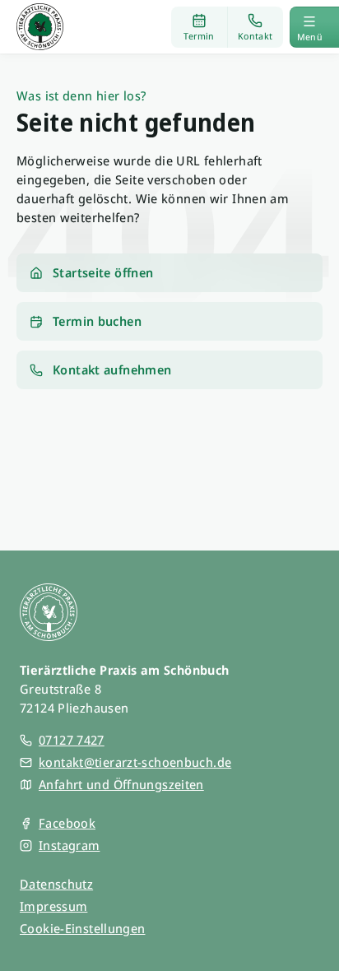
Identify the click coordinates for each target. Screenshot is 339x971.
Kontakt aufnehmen (112, 369)
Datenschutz (56, 884)
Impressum (53, 906)
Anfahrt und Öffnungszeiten (121, 784)
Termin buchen (97, 321)
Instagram (69, 845)
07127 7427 (71, 740)
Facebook (67, 823)
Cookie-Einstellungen (83, 928)
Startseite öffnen (103, 272)
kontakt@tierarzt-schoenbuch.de (135, 762)
